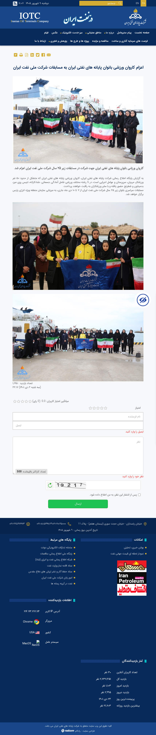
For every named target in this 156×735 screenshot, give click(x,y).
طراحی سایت (89, 731)
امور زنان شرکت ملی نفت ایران (56, 578)
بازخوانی (50, 484)
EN (137, 3)
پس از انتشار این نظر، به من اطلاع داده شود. (113, 495)
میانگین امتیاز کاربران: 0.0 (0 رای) (50, 401)
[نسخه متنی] (21, 55)
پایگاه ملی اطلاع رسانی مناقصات (56, 554)
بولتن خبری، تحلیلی (134, 548)
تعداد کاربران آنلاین (127, 672)
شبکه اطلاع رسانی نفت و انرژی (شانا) (53, 560)
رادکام (77, 731)
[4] (101, 408)
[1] (90, 408)
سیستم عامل (52, 642)
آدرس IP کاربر (52, 611)
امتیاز (138, 408)
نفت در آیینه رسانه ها (61, 584)
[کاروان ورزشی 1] (78, 120)
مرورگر (48, 621)
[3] (98, 408)
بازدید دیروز (123, 692)
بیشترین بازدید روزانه (128, 706)
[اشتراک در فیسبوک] (43, 55)
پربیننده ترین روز (126, 699)
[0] (15, 401)
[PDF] (27, 55)
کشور (48, 632)
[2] (94, 408)
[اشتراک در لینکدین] (32, 55)
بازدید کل (122, 679)
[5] (105, 408)
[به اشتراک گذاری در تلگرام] (16, 55)
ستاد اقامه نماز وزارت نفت (59, 566)
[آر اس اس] (15, 4)
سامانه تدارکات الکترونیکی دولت (56, 548)
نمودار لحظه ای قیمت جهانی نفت (127, 554)
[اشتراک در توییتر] (38, 55)
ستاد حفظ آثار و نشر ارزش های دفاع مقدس (50, 572)
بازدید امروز (123, 686)
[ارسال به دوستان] (49, 55)
